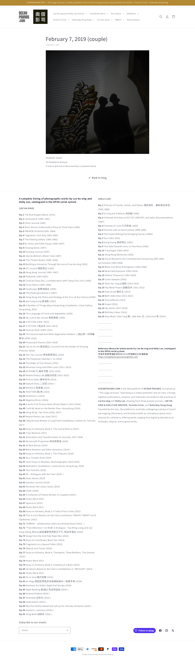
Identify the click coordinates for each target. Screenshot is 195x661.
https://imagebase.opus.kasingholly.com (118, 356)
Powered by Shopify (106, 654)
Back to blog (99, 177)
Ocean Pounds (93, 654)
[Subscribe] (67, 630)
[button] (70, 14)
